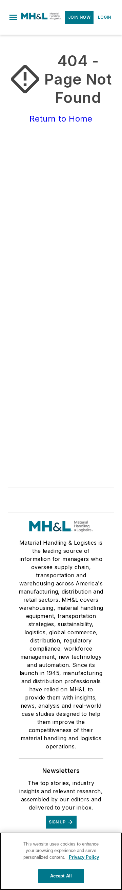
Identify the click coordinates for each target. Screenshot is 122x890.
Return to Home (61, 119)
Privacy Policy (84, 857)
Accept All (61, 875)
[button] (13, 17)
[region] (61, 861)
